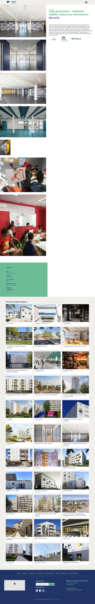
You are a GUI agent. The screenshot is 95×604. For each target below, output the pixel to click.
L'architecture (31, 573)
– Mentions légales (56, 599)
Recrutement (63, 573)
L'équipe (57, 573)
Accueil (19, 573)
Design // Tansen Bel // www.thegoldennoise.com (43, 599)
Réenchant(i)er (50, 573)
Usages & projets (40, 573)
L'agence (24, 573)
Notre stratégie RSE (73, 573)
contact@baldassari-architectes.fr (74, 590)
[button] (86, 2)
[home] (12, 2)
